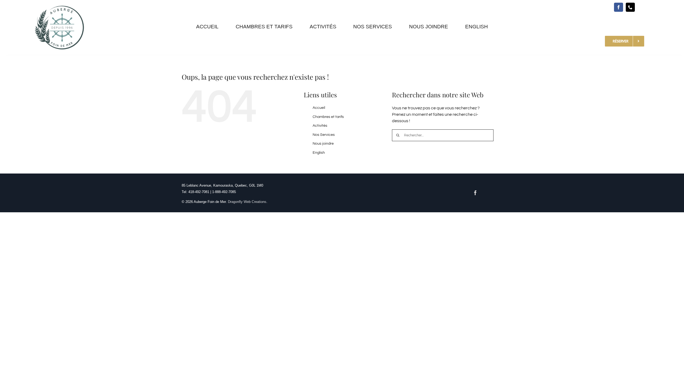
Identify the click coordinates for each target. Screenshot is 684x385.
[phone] (630, 7)
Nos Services (324, 135)
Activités (320, 126)
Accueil (319, 108)
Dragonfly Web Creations (247, 202)
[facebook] (618, 7)
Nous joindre (323, 143)
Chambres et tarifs (328, 117)
